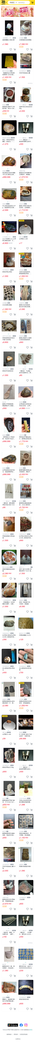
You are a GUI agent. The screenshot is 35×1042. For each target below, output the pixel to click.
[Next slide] (15, 27)
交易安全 (18, 1039)
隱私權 (16, 1034)
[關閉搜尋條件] (16, 2)
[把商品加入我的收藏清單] (11, 49)
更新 (30, 1030)
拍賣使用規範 (24, 1034)
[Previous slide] (3, 27)
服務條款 (9, 1034)
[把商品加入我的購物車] (15, 49)
